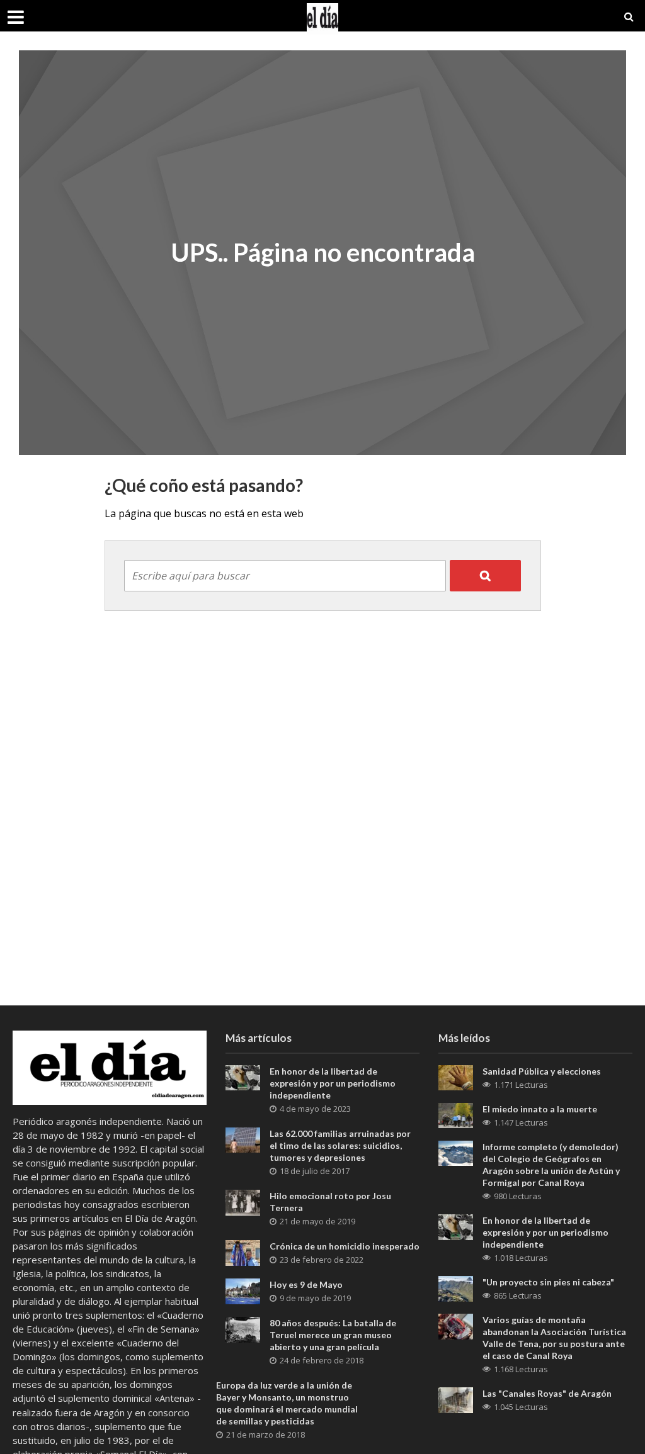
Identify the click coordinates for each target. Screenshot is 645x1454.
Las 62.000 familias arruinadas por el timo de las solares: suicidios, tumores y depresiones (340, 1145)
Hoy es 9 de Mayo (306, 1284)
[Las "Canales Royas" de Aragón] (455, 1399)
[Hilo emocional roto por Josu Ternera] (242, 1201)
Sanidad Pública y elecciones (541, 1071)
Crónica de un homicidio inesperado (345, 1246)
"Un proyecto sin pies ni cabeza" (548, 1282)
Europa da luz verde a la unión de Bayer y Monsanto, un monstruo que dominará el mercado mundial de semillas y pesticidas (287, 1403)
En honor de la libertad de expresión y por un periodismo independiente (333, 1083)
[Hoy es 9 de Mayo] (242, 1289)
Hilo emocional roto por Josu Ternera (330, 1201)
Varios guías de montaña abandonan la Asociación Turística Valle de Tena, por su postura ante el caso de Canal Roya (554, 1337)
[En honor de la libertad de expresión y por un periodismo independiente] (242, 1076)
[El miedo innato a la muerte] (455, 1114)
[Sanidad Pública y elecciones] (455, 1076)
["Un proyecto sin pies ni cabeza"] (455, 1287)
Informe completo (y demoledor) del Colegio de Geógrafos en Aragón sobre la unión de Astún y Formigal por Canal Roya (551, 1164)
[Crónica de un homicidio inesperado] (242, 1251)
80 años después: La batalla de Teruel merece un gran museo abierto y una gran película (333, 1334)
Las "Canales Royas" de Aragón (547, 1393)
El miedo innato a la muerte (539, 1109)
